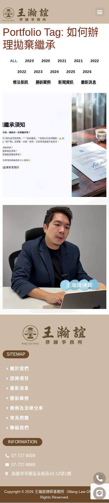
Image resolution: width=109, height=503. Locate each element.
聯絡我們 (19, 427)
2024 (54, 72)
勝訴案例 (43, 82)
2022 (94, 61)
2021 (62, 61)
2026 (87, 72)
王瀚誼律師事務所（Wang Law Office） (67, 491)
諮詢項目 (19, 378)
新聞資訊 (65, 82)
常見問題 (19, 418)
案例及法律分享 (26, 408)
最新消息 (88, 82)
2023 (38, 72)
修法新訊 (20, 82)
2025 (70, 72)
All (14, 61)
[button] (100, 11)
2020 (29, 61)
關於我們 (19, 368)
